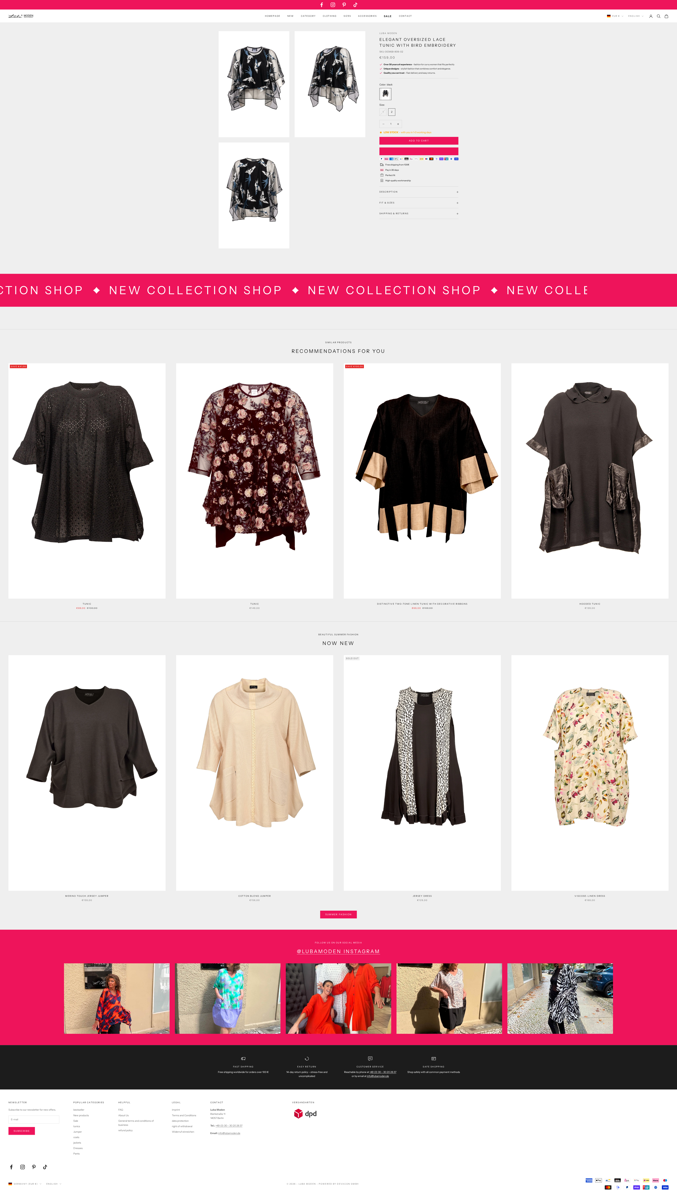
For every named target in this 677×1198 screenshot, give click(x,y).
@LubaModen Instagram (338, 951)
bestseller (78, 1109)
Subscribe (22, 1130)
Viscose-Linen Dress (590, 896)
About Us (123, 1115)
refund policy (125, 1130)
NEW (290, 16)
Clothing (330, 16)
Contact (405, 16)
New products (81, 1115)
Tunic (87, 604)
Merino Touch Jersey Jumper (87, 896)
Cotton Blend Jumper (254, 896)
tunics (76, 1126)
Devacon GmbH (348, 1184)
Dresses (78, 1148)
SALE (388, 16)
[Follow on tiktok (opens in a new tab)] (355, 5)
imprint (176, 1109)
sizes (347, 16)
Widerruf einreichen (183, 1131)
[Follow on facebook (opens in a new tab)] (321, 5)
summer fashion (338, 914)
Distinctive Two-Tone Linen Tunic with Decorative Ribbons (422, 604)
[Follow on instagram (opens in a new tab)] (333, 5)
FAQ (120, 1109)
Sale (75, 1120)
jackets (77, 1142)
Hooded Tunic (590, 604)
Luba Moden (388, 33)
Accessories (367, 16)
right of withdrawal (182, 1126)
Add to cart (419, 140)
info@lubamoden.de (229, 1133)
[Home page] (20, 16)
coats (76, 1137)
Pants (76, 1153)
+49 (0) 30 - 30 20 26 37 (383, 1072)
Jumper (77, 1131)
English (634, 16)
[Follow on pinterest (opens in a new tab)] (344, 5)
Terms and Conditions (184, 1115)
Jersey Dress (422, 896)
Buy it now (419, 151)
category (308, 16)
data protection (180, 1120)
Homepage (272, 16)
